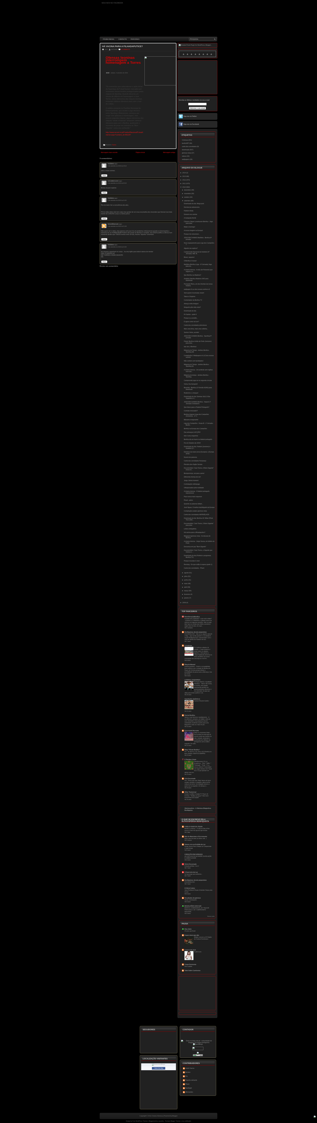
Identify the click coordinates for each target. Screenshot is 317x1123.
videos (184, 156)
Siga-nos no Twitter (190, 116)
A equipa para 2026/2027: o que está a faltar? (198, 618)
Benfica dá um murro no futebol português (198, 439)
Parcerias (135, 39)
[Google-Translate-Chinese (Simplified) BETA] (183, 55)
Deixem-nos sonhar (190, 214)
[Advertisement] (145, 328)
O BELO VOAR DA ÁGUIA (194, 827)
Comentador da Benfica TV (193, 300)
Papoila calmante (191, 1080)
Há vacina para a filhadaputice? (122, 46)
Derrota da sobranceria (191, 207)
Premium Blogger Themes (173, 1121)
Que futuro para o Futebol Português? (196, 407)
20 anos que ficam (190, 931)
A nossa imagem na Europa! (193, 230)
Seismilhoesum (113, 224)
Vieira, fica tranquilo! (191, 384)
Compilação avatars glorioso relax (195, 511)
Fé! (186, 751)
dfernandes (189, 1092)
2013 (184, 176)
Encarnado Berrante (192, 731)
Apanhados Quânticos (192, 699)
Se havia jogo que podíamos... (194, 874)
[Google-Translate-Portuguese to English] (203, 55)
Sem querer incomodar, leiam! (194, 293)
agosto (186, 573)
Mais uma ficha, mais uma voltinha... (196, 329)
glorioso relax (186, 153)
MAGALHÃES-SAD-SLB (193, 906)
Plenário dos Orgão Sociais (193, 464)
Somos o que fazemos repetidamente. (196, 717)
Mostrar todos (211, 916)
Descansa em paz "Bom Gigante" (195, 547)
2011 (184, 183)
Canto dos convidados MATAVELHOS (196, 514)
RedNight (188, 1088)
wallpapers (185, 159)
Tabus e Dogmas (189, 296)
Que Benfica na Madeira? (192, 275)
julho (186, 576)
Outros (114, 145)
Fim (186, 780)
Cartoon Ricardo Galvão (201, 701)
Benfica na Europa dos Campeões (195, 428)
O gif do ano (197, 951)
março (186, 591)
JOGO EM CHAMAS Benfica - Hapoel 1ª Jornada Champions (197, 402)
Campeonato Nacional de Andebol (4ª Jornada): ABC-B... (196, 252)
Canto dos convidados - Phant (194, 568)
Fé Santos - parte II (190, 314)
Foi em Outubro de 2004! (192, 443)
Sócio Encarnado (191, 864)
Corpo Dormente (190, 964)
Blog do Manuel (190, 664)
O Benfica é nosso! (190, 261)
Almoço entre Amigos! (191, 304)
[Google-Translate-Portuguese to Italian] (195, 55)
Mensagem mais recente (109, 152)
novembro (187, 193)
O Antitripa (188, 645)
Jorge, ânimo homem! (191, 480)
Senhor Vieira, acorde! (191, 332)
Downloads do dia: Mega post (194, 203)
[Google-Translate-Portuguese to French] (187, 55)
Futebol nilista (188, 211)
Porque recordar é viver (192, 561)
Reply (104, 175)
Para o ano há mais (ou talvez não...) (196, 838)
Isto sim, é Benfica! (190, 347)
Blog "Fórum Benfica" (192, 750)
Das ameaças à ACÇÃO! (192, 432)
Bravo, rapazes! (189, 257)
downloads (185, 150)
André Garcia (189, 1068)
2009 (184, 602)
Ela (186, 1076)
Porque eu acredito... (191, 318)
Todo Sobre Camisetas (192, 970)
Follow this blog (158, 1068)
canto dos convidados (189, 146)
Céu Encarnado (190, 778)
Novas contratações (191, 900)
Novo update (188, 966)
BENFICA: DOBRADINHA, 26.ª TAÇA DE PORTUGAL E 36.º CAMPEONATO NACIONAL (197, 909)
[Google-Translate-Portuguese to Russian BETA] (207, 55)
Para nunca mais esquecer (193, 496)
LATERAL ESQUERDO (192, 680)
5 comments (125, 49)
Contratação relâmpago (192, 484)
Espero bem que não (192, 935)
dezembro (187, 190)
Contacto (122, 39)
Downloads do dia (190, 311)
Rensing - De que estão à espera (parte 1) (198, 564)
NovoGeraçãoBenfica (192, 617)
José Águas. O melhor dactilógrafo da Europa (199, 507)
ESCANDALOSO (190, 634)
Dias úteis (188, 929)
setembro (187, 201)
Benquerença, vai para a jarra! (194, 473)
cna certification (186, 1121)
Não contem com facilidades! (193, 361)
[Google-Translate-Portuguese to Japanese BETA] (199, 55)
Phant (187, 1084)
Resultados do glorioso (193, 898)
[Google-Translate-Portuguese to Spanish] (211, 55)
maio (186, 583)
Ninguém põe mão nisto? (192, 307)
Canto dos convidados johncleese (195, 325)
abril (185, 587)
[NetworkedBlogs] (158, 1064)
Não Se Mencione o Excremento (196, 836)
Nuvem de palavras (190, 457)
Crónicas (185, 140)
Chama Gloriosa (157, 1116)
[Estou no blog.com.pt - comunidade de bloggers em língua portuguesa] (198, 1042)
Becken (187, 1072)
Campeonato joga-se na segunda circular (198, 380)
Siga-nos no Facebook (191, 124)
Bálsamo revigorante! (191, 420)
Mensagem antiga (169, 152)
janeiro (186, 598)
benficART (185, 143)
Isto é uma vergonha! (191, 436)
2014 (184, 173)
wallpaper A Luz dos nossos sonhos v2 (197, 289)
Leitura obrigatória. (190, 529)
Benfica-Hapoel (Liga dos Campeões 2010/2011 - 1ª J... (196, 415)
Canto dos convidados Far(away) (195, 461)
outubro (187, 197)
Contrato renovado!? (191, 411)
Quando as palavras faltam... (193, 504)
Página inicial (108, 39)
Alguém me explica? (191, 248)
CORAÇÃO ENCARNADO (194, 854)
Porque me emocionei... (192, 234)
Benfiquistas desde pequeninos (196, 632)
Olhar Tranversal (190, 792)
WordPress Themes (142, 1121)
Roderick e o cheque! (191, 393)
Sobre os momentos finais (202, 732)
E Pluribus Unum (190, 759)
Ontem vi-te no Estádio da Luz (195, 844)
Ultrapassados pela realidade (194, 488)
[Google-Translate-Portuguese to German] (191, 55)
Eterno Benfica (190, 715)
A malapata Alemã (190, 218)
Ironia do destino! (190, 666)
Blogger (175, 1116)
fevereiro (187, 594)
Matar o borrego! (189, 227)
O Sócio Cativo (190, 888)
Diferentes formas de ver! (192, 477)
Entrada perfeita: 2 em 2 (192, 866)
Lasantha (161, 1121)
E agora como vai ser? (191, 321)
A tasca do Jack (190, 950)
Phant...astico (188, 500)
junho (186, 580)
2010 (184, 187)
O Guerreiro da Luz (191, 872)
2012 (184, 180)
